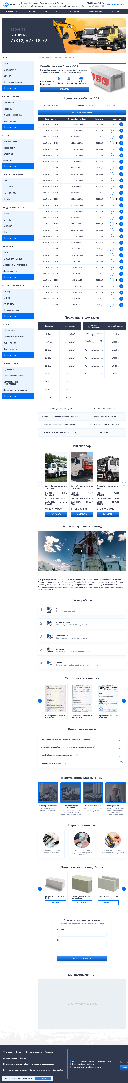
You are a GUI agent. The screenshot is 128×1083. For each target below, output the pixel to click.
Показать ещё (10, 88)
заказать (55, 903)
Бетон (6, 64)
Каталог (32, 12)
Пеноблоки (9, 199)
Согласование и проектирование (11, 383)
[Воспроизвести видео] (82, 551)
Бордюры (8, 109)
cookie (29, 1078)
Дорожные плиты (12, 271)
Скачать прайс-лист (55, 105)
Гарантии (74, 12)
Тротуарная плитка (12, 103)
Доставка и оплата (53, 12)
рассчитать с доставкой (82, 112)
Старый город (10, 121)
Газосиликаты (10, 193)
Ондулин (8, 298)
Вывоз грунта (10, 343)
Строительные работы (14, 376)
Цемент (7, 76)
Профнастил (9, 148)
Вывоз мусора (10, 349)
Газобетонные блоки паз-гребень (81, 897)
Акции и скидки (95, 12)
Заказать (64, 89)
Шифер (7, 292)
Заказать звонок (115, 4)
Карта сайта (58, 1070)
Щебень (7, 220)
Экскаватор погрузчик (14, 337)
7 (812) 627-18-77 (95, 3)
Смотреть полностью (49, 75)
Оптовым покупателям (40, 1070)
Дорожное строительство (15, 390)
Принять (43, 1078)
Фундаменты (9, 370)
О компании (11, 12)
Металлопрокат (11, 142)
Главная (41, 58)
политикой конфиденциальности (85, 952)
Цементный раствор (13, 82)
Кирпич (7, 181)
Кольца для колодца (13, 259)
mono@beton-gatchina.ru (36, 6)
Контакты (116, 12)
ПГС (6, 232)
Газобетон (8, 187)
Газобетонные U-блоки (108, 896)
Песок (6, 214)
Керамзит (8, 226)
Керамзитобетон (11, 70)
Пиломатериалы (11, 310)
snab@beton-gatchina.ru (70, 6)
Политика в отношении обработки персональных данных (28, 1064)
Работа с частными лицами (15, 1070)
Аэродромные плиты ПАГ (15, 265)
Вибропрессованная (13, 115)
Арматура (8, 160)
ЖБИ (6, 253)
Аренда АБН (9, 331)
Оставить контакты (82, 959)
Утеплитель (9, 304)
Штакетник (8, 154)
